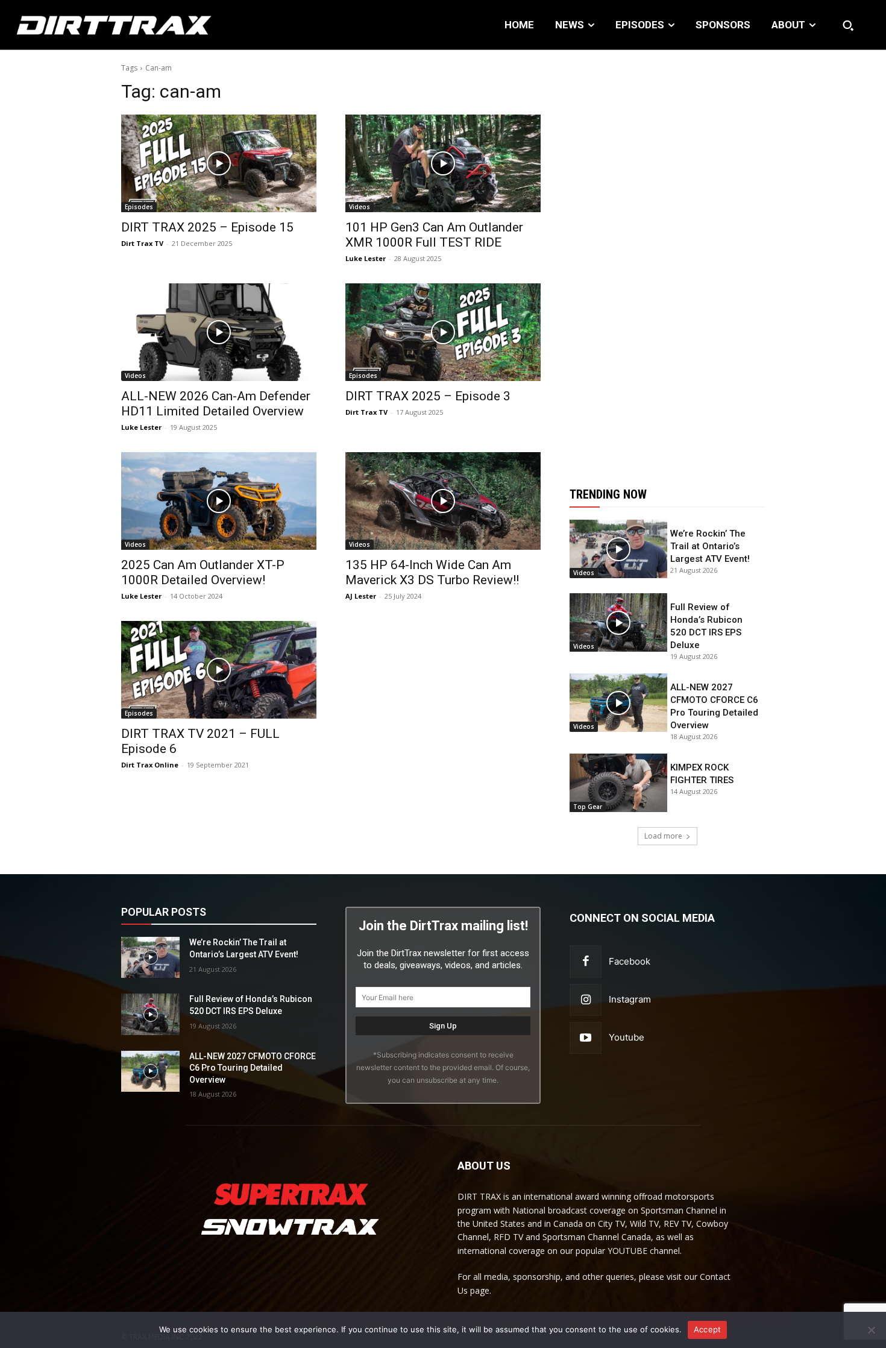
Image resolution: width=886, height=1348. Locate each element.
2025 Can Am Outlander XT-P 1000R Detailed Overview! (202, 572)
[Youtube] (586, 1038)
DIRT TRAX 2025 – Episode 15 (207, 227)
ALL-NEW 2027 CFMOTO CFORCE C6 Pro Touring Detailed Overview (252, 1068)
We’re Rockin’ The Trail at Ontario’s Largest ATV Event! (710, 546)
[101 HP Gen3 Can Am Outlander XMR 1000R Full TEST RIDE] (443, 163)
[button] (848, 25)
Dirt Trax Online (149, 764)
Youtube (626, 1037)
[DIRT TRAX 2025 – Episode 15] (218, 163)
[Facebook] (586, 961)
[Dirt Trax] (91, 25)
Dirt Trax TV (142, 243)
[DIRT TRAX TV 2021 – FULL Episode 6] (218, 670)
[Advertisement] (667, 261)
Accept (707, 1329)
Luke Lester (365, 258)
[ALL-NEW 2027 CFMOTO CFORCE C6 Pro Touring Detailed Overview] (618, 702)
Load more (663, 836)
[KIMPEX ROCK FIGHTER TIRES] (618, 783)
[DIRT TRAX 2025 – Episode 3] (443, 332)
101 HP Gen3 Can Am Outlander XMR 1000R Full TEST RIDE (434, 235)
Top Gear (587, 806)
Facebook (629, 961)
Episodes (139, 207)
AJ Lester (360, 595)
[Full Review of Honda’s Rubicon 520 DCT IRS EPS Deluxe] (618, 622)
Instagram (630, 999)
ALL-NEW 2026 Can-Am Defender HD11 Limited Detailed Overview (215, 403)
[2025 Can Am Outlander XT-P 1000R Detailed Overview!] (218, 501)
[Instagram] (586, 1000)
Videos (359, 207)
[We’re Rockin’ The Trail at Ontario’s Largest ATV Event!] (618, 549)
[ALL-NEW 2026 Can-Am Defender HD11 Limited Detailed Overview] (218, 332)
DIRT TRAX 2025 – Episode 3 (428, 396)
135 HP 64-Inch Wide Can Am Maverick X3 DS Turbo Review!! (432, 572)
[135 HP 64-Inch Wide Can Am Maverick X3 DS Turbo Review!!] (443, 501)
